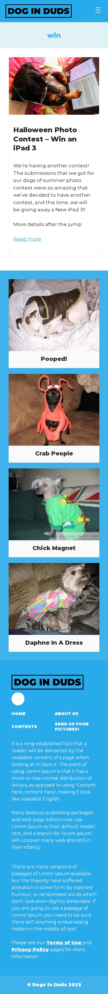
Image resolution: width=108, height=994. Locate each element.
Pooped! (54, 358)
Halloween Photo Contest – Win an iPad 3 (45, 139)
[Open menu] (98, 10)
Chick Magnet (54, 548)
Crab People (54, 453)
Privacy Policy (30, 949)
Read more (27, 239)
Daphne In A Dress (54, 642)
